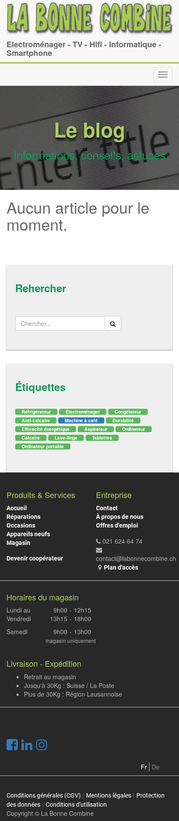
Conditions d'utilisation (76, 804)
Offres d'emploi (117, 525)
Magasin (18, 542)
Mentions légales (108, 795)
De (155, 766)
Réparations (23, 516)
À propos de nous (119, 516)
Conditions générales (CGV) (44, 795)
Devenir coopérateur (35, 558)
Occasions (21, 525)
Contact (107, 508)
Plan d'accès (121, 567)
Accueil (17, 508)
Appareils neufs (28, 534)
